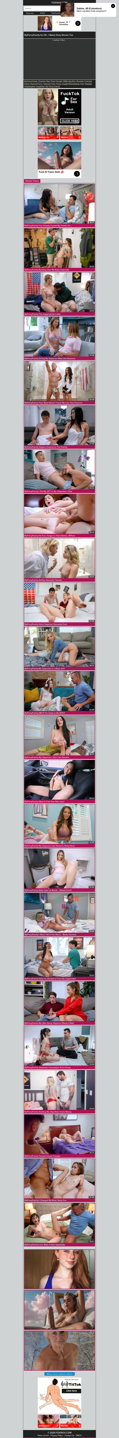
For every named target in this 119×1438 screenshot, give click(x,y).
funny (58, 84)
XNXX (42, 13)
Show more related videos (59, 1374)
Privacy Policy (57, 1435)
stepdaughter (29, 87)
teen (53, 84)
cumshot (88, 81)
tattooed (47, 84)
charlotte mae (44, 81)
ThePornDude (57, 13)
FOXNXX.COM (59, 2)
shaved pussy (36, 84)
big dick (72, 81)
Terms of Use (43, 1435)
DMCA (79, 1435)
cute (82, 84)
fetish (26, 84)
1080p (65, 81)
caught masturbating (70, 84)
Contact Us (69, 1435)
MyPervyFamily (30, 81)
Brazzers (30, 13)
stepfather (40, 87)
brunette (80, 81)
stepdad (88, 84)
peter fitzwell (56, 81)
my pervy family (53, 87)
